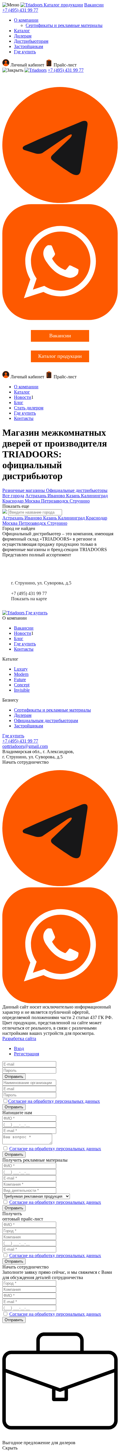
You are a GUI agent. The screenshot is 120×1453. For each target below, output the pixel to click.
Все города (13, 495)
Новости (22, 397)
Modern (21, 674)
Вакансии (94, 4)
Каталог (22, 30)
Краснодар (13, 500)
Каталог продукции (63, 4)
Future (20, 679)
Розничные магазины (24, 490)
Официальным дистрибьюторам (46, 720)
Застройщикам (28, 46)
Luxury (21, 668)
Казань (73, 495)
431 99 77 (20, 10)
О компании (26, 20)
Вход (19, 1048)
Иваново (56, 495)
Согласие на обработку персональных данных (54, 1101)
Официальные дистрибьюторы (76, 490)
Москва (33, 500)
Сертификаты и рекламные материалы (64, 25)
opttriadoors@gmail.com (25, 746)
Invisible (22, 690)
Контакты (23, 418)
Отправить (14, 1076)
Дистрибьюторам (31, 41)
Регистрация (26, 1053)
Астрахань (36, 495)
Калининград (94, 495)
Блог (18, 402)
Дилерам (22, 35)
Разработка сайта (19, 1038)
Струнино (80, 500)
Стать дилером (28, 407)
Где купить (25, 51)
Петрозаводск (55, 500)
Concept (21, 684)
